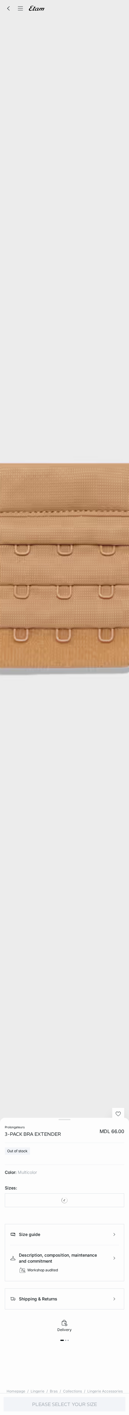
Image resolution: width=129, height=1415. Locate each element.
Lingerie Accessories (105, 1391)
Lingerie (37, 1391)
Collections (72, 1391)
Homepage (16, 1391)
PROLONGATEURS (15, 1127)
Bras (54, 1391)
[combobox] (64, 1200)
